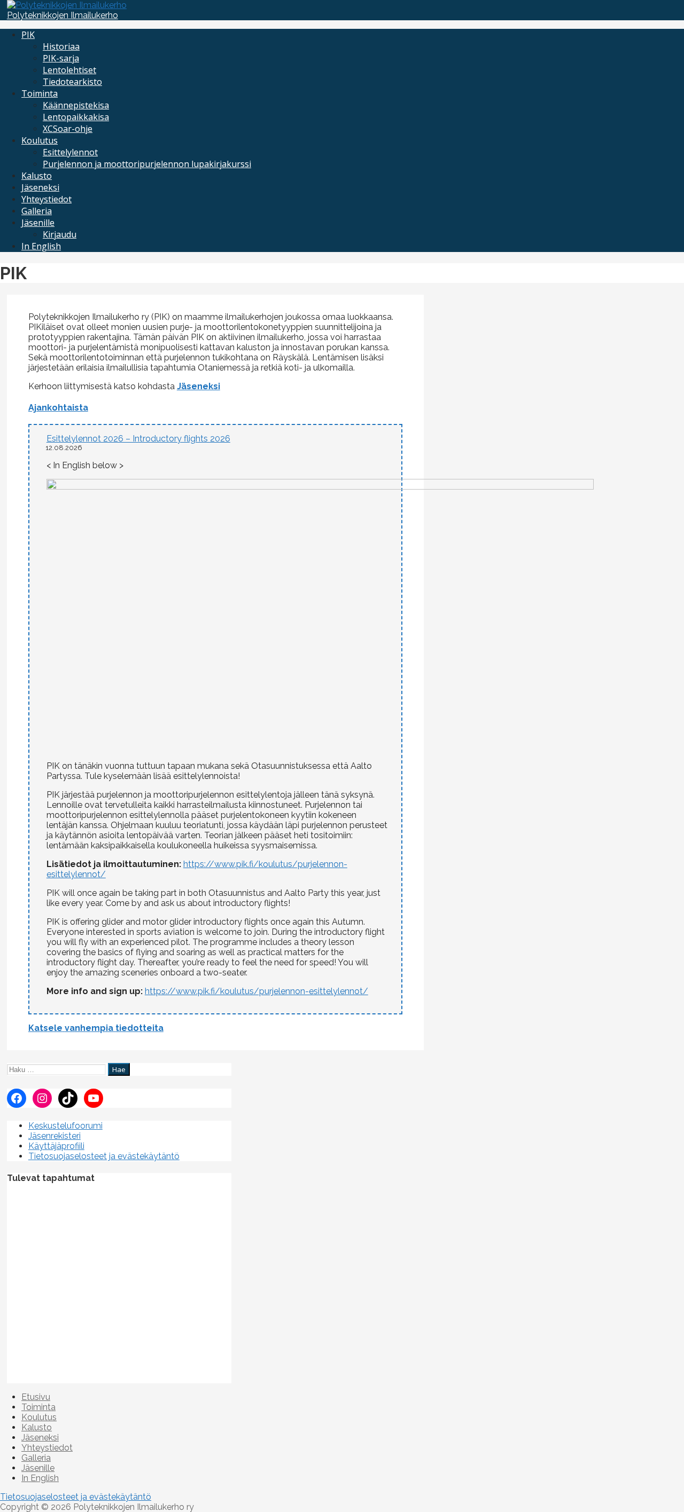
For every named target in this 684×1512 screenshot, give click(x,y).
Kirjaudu (59, 234)
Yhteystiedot (46, 199)
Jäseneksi (40, 187)
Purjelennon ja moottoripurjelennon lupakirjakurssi (147, 164)
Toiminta (39, 93)
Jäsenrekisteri (54, 1136)
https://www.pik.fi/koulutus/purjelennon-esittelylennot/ (256, 991)
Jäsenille (38, 223)
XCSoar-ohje (67, 129)
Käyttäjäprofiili (56, 1146)
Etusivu (35, 1397)
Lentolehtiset (69, 70)
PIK (28, 35)
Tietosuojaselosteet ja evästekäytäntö (104, 1156)
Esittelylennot (70, 152)
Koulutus (39, 140)
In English (41, 246)
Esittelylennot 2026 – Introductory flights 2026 (138, 439)
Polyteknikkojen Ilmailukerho (62, 15)
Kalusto (36, 176)
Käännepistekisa (76, 105)
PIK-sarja (61, 58)
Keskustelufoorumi (65, 1126)
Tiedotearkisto (72, 82)
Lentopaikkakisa (76, 117)
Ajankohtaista (58, 408)
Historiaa (61, 46)
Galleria (36, 211)
